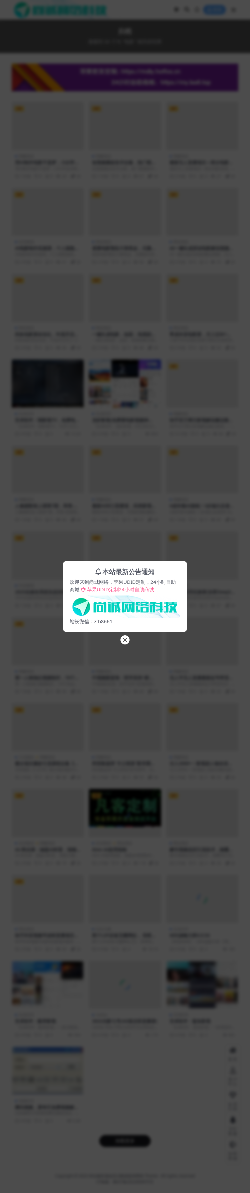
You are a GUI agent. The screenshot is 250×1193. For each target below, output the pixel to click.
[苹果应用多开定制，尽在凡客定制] (125, 604)
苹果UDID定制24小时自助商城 (120, 589)
